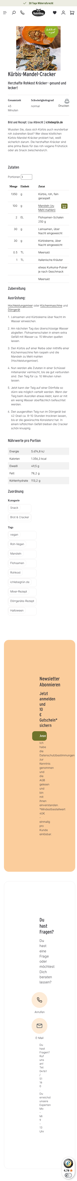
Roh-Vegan (17, 544)
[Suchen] (14, 13)
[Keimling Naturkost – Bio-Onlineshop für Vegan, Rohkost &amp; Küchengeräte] (38, 12)
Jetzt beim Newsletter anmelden (43, 736)
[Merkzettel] (55, 13)
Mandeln (15, 553)
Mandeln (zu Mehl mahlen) (46, 207)
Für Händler (38, 3)
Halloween (16, 610)
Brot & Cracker (19, 517)
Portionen (14, 176)
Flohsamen (17, 563)
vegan (14, 534)
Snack (14, 507)
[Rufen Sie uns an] (22, 13)
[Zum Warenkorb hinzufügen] (64, 206)
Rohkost (15, 572)
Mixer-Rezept (18, 591)
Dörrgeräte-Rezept (22, 601)
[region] (38, 48)
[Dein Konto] (63, 13)
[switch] (68, 1175)
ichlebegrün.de (54, 122)
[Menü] (5, 13)
